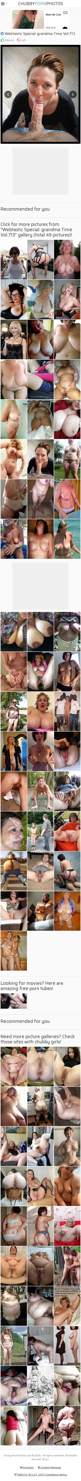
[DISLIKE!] (18, 40)
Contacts (28, 1467)
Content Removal (50, 1467)
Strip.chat (50, 27)
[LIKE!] (2, 40)
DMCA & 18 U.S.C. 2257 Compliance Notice (42, 1475)
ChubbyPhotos (40, 3)
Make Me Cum (53, 14)
